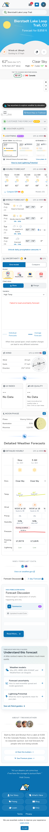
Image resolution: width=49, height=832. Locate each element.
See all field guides (14, 706)
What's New (37, 795)
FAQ (37, 807)
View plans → (41, 159)
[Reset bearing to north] (46, 89)
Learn (14, 807)
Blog (37, 801)
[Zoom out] (46, 86)
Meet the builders (24, 752)
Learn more (24, 823)
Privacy (29, 814)
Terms (20, 814)
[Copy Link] (37, 52)
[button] (24, 121)
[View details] (44, 413)
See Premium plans (24, 758)
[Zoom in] (46, 82)
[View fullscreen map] (5, 112)
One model (14, 264)
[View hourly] (44, 352)
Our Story (14, 795)
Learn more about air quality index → (34, 402)
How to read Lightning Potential (24, 163)
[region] (24, 98)
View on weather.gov (23, 571)
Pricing (14, 801)
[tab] (14, 578)
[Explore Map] (37, 5)
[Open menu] (43, 4)
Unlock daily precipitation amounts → (24, 249)
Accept (24, 828)
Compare (36, 264)
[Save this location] (44, 52)
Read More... (12, 633)
